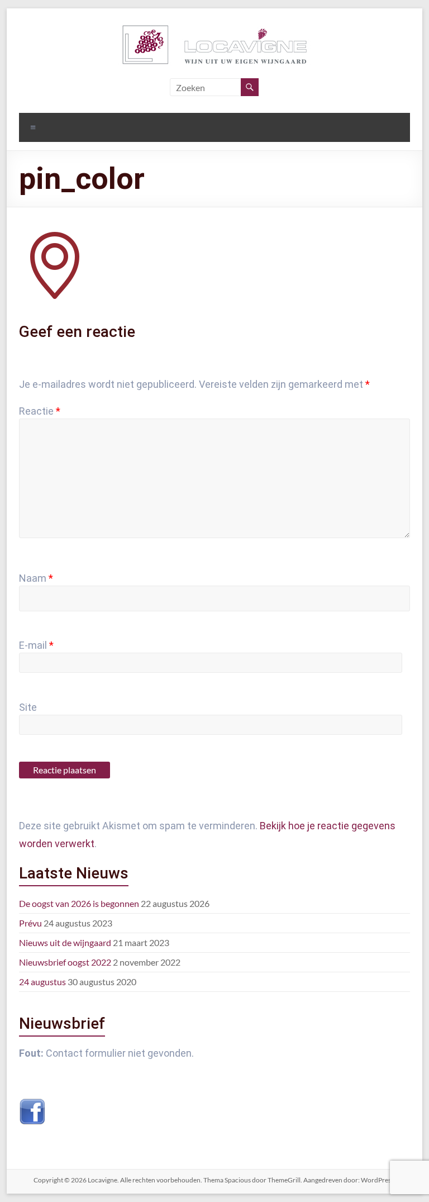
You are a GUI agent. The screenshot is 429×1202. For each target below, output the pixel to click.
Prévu (30, 923)
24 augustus (42, 981)
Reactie (39, 411)
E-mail (36, 645)
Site (28, 707)
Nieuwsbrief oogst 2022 (65, 962)
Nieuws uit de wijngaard (65, 942)
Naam (36, 578)
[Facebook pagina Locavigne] (32, 1104)
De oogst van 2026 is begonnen (79, 903)
